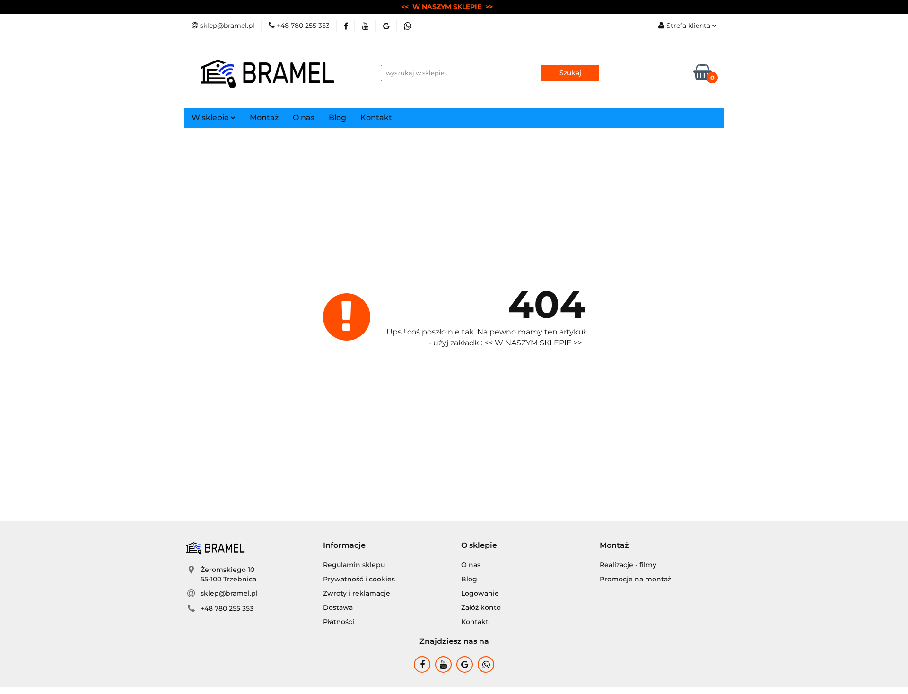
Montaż (264, 117)
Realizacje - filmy (628, 565)
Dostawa (338, 607)
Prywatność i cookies (359, 579)
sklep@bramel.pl (229, 593)
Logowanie (480, 593)
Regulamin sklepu (354, 565)
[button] (344, 545)
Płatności (338, 621)
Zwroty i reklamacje (356, 593)
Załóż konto (481, 607)
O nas (303, 117)
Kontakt (376, 117)
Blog (337, 117)
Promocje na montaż (635, 579)
